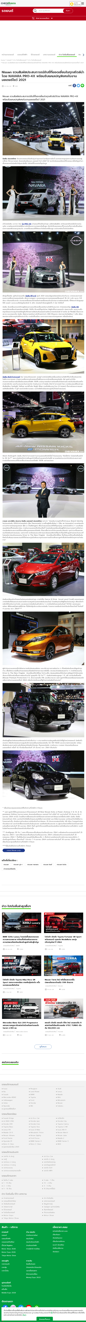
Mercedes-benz (22, 1032)
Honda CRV (8, 1124)
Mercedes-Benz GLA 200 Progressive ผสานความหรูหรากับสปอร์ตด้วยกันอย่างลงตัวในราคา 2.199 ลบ (21, 1025)
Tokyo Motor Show (11, 1218)
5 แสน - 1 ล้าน (49, 1180)
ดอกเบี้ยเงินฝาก (31, 1270)
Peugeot (33, 1088)
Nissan (60, 986)
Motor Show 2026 (9, 1249)
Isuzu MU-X (62, 1129)
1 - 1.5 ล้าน (7, 1183)
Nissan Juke (62, 1135)
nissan (6, 864)
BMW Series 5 (63, 1141)
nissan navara (32, 864)
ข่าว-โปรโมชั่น (48, 1198)
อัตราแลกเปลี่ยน (31, 1274)
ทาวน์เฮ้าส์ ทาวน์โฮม (33, 1249)
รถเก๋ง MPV (48, 1170)
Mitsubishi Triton (37, 1132)
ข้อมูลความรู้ (48, 1204)
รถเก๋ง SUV (48, 1167)
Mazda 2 (61, 1138)
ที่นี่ (52, 1313)
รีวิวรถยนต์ (35, 54)
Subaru (60, 1106)
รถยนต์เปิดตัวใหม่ (8, 946)
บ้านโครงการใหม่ (32, 1235)
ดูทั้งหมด (43, 1046)
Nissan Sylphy (35, 1135)
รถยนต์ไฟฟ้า (22, 54)
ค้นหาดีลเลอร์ (48, 1209)
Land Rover (34, 1091)
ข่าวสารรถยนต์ (9, 1198)
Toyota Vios (35, 1127)
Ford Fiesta (7, 1138)
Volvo (5, 1103)
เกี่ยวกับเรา (56, 1234)
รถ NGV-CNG (8, 1121)
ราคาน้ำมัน (5, 1270)
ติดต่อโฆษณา (57, 1238)
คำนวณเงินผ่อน (49, 1212)
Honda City (62, 1121)
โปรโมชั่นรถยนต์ (9, 1212)
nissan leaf (47, 864)
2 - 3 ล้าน (7, 1186)
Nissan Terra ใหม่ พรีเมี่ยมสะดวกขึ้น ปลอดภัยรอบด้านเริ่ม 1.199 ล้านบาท (59, 981)
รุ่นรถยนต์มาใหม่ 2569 (11, 1147)
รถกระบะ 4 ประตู (10, 1165)
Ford (32, 1100)
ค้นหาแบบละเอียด (42, 18)
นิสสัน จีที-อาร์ (30, 296)
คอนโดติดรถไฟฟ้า (32, 1242)
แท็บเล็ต (4, 1289)
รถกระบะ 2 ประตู (10, 1162)
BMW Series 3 (35, 1141)
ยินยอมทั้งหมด (44, 1319)
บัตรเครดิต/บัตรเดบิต (33, 1267)
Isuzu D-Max (35, 1129)
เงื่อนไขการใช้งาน (59, 1241)
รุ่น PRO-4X (26, 224)
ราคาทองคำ (6, 1264)
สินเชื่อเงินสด (30, 1264)
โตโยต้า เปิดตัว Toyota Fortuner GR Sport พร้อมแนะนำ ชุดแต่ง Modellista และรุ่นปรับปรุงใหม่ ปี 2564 (63, 939)
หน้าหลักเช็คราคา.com (60, 1231)
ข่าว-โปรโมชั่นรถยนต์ (67, 54)
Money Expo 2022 (33, 1277)
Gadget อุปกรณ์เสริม (52, 1206)
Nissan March (63, 1132)
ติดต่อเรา (56, 1251)
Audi (59, 1088)
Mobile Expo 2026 (9, 1292)
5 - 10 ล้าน (8, 1188)
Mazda (60, 1094)
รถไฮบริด (61, 1118)
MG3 (59, 1144)
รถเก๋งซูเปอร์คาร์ (49, 1165)
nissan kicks (61, 864)
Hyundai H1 (7, 1141)
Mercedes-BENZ (9, 1097)
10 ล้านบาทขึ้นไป (49, 1188)
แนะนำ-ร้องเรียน (58, 1245)
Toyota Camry (63, 1124)
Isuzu (5, 1088)
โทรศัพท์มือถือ (7, 1286)
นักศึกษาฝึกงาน (58, 1248)
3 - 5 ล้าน (47, 1186)
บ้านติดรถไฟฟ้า (31, 1245)
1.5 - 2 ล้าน (48, 1183)
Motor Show (49, 1215)
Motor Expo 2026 (9, 1252)
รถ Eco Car (35, 1118)
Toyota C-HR (63, 1127)
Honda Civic (35, 1124)
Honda (60, 1032)
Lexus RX (7, 1129)
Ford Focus (34, 1138)
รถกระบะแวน (8, 1167)
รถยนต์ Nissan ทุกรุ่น (14, 850)
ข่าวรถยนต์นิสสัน (9, 869)
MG (31, 1106)
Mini (59, 1097)
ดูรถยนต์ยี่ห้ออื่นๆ (9, 1109)
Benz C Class (35, 1144)
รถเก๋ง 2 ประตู (49, 1159)
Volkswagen (8, 1100)
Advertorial (8, 1206)
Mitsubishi (61, 1100)
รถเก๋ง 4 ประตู (9, 1156)
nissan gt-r (18, 864)
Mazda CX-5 (8, 1132)
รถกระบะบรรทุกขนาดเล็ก (12, 1170)
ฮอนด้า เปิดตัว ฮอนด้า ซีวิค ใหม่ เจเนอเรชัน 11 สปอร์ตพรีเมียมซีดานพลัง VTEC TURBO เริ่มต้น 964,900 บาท (63, 1025)
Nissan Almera (8, 1135)
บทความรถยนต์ (49, 54)
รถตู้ (5, 1159)
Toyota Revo (8, 1127)
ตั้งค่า (24, 1315)
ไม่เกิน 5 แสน (8, 1180)
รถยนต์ (4, 1235)
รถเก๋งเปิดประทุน (50, 1162)
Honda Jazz (35, 1121)
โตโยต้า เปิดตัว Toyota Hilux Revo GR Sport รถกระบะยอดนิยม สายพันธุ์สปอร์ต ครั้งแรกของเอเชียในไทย (21, 982)
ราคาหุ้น (4, 1267)
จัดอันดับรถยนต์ (9, 1204)
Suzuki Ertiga (8, 1118)
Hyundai (6, 1106)
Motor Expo (8, 1215)
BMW (18, 946)
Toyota (60, 946)
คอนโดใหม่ (29, 1238)
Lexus (60, 1091)
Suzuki (5, 1094)
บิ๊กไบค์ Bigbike (7, 1245)
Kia (4, 1091)
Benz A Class (8, 1144)
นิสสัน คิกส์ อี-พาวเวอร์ (11, 377)
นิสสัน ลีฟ (75, 307)
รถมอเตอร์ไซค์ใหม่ (8, 1242)
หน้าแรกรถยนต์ (8, 54)
